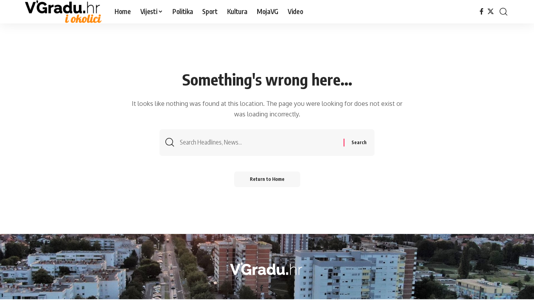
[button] (503, 11)
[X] (491, 11)
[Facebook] (482, 11)
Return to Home (267, 179)
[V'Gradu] (63, 11)
